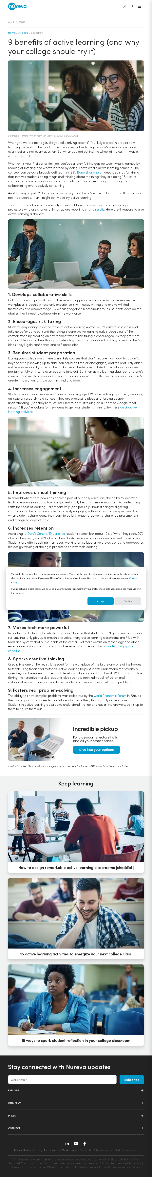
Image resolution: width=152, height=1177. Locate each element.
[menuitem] (108, 1150)
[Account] (125, 6)
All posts (23, 32)
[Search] (132, 6)
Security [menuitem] (37, 1150)
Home (12, 32)
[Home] (17, 6)
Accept (100, 601)
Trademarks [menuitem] (69, 1150)
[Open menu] (139, 6)
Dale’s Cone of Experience (46, 533)
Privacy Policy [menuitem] (22, 1150)
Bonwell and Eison (90, 172)
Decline (128, 601)
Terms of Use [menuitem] (52, 1150)
